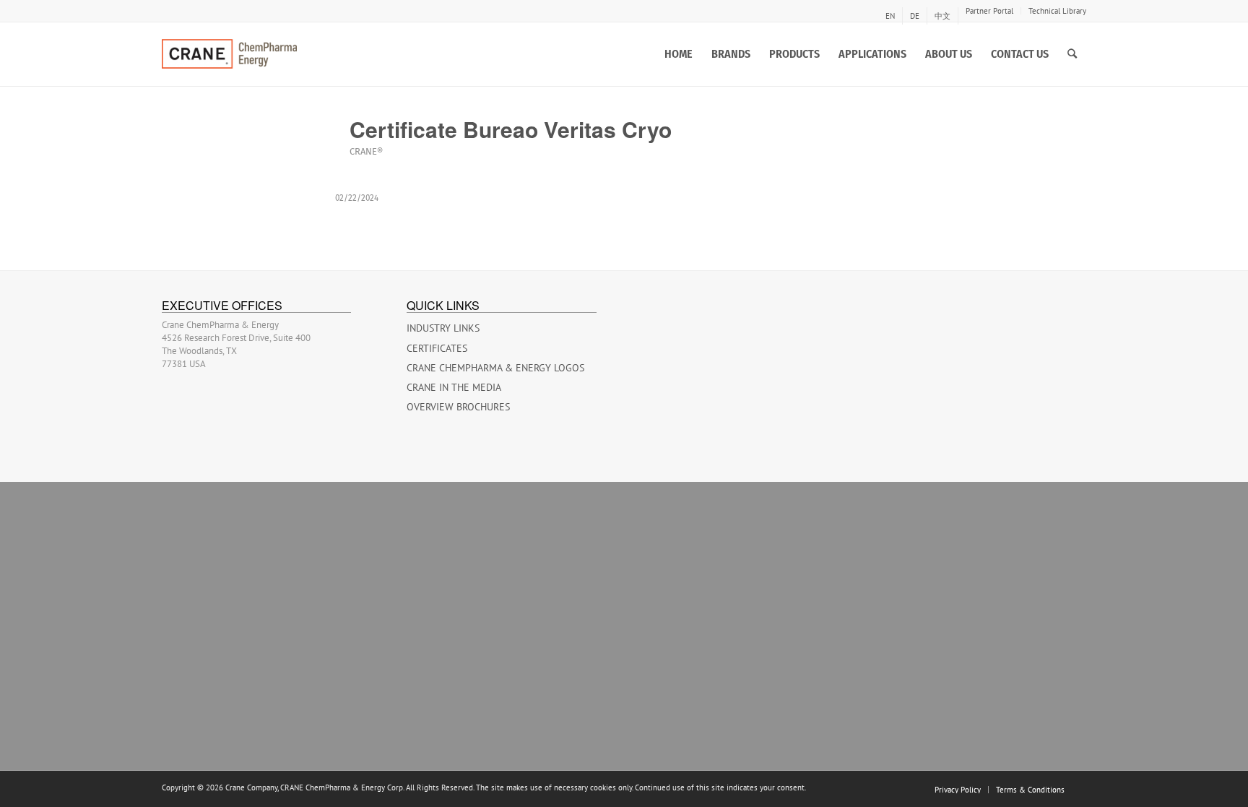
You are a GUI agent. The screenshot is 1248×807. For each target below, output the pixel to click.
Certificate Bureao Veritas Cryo (511, 128)
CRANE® (366, 151)
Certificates (437, 348)
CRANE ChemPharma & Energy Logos (495, 367)
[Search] (1072, 54)
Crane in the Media (454, 387)
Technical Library (1057, 11)
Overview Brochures (458, 406)
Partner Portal (989, 11)
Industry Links (443, 328)
